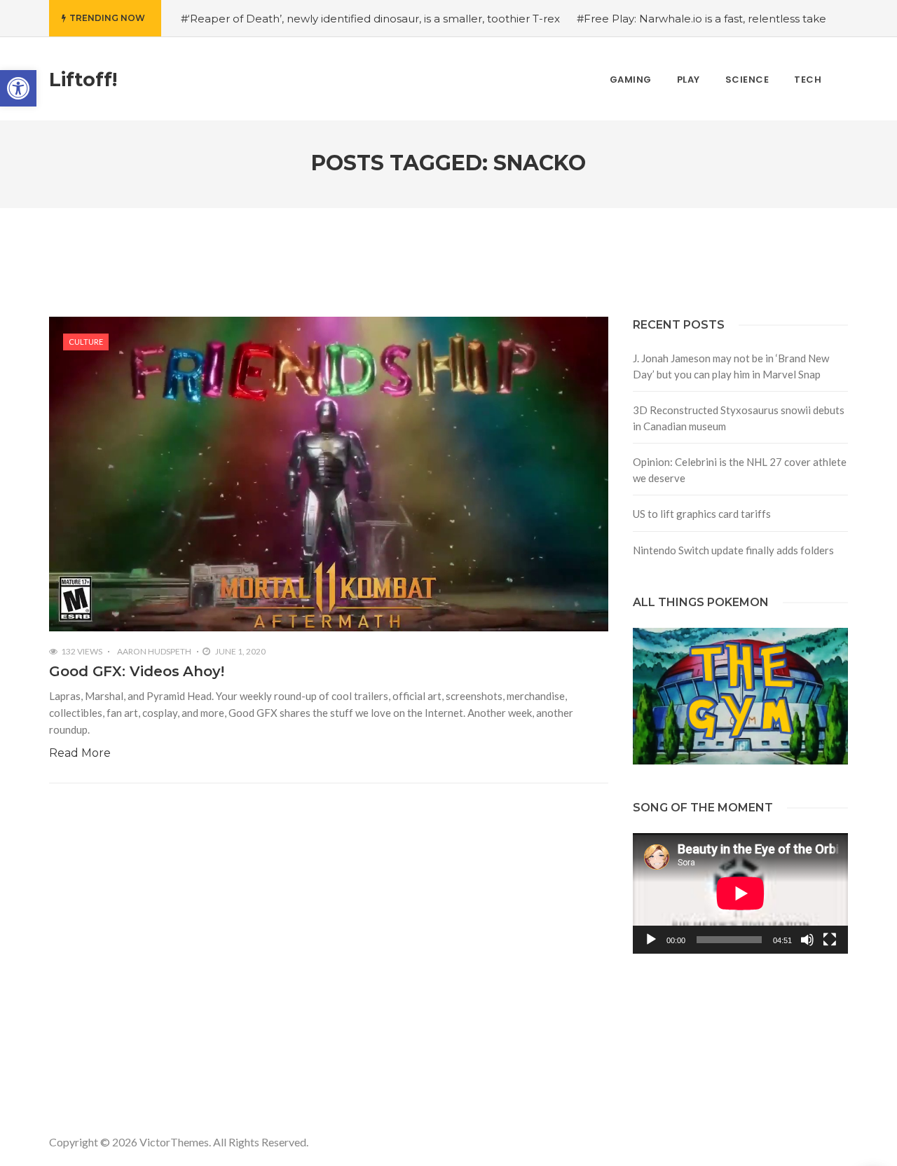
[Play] (651, 940)
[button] (18, 88)
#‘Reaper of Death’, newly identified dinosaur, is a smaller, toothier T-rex (370, 18)
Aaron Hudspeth (154, 651)
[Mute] (807, 940)
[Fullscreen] (830, 940)
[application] (740, 893)
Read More (80, 753)
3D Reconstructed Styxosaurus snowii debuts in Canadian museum (738, 418)
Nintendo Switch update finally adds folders (733, 550)
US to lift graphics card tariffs (702, 513)
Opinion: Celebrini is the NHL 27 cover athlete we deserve (740, 469)
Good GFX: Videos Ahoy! (136, 671)
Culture (86, 341)
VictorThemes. (175, 1141)
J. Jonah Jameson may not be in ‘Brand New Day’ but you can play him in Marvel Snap (731, 366)
